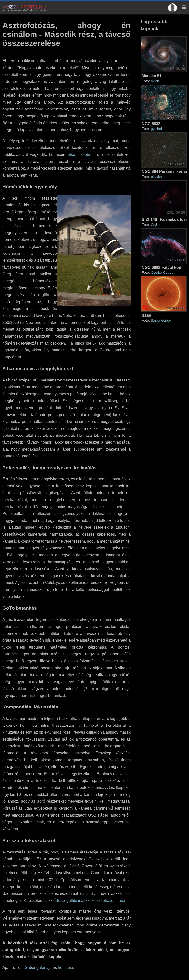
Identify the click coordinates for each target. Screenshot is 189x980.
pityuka (156, 177)
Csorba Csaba (162, 272)
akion (155, 81)
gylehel (156, 129)
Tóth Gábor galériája (34, 967)
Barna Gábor (161, 320)
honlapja (65, 967)
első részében (81, 154)
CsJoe (156, 225)
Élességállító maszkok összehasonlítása (89, 900)
